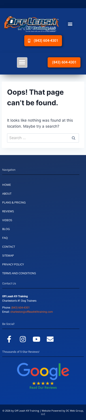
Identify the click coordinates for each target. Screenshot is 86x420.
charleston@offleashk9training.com (31, 311)
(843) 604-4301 (20, 307)
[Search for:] (43, 138)
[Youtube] (36, 339)
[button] (70, 23)
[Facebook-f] (9, 339)
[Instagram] (23, 339)
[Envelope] (50, 339)
